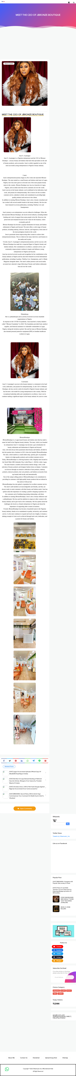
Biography (56, 990)
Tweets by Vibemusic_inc (61, 836)
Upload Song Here (51, 1058)
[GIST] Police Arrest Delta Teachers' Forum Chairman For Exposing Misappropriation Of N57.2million (62, 890)
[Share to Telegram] (34, 760)
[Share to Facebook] (4, 760)
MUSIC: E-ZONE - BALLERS (66, 908)
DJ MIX (63, 990)
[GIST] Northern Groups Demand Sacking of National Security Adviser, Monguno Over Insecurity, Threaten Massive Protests (25, 781)
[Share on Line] (39, 760)
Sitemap (65, 1058)
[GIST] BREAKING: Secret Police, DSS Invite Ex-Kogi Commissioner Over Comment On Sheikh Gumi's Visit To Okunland (26, 796)
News (54, 993)
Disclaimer (36, 1058)
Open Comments (26, 809)
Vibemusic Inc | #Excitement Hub (43, 1069)
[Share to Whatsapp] (28, 760)
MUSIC (69, 990)
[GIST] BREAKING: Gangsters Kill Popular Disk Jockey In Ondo (63, 882)
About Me (11, 1058)
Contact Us (23, 1058)
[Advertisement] (38, 44)
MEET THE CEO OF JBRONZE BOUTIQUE (23, 114)
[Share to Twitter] (10, 760)
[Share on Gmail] (45, 760)
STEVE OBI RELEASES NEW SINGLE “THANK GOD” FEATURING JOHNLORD (67, 900)
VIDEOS (60, 993)
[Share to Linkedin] (22, 760)
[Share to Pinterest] (16, 760)
